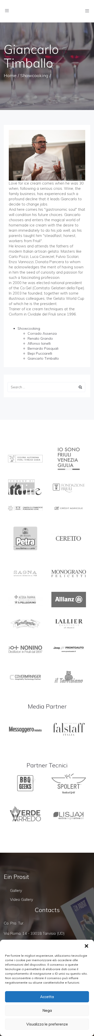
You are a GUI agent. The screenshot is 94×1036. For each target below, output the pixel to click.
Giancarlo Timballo (43, 358)
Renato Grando (40, 338)
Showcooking (34, 75)
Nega (47, 1010)
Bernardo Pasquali (43, 348)
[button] (86, 945)
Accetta (47, 996)
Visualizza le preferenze (47, 1024)
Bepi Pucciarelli (40, 353)
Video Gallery (21, 899)
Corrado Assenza (42, 333)
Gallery (16, 890)
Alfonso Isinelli (39, 343)
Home (10, 75)
